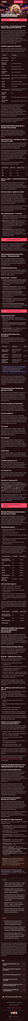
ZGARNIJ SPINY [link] (14, 19)
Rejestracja (6, 217)
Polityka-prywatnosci (14, 1005)
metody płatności (10, 41)
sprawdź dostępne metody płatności (10, 759)
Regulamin (19, 1002)
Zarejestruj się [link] (18, 1)
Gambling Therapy (15, 1016)
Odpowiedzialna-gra (11, 1002)
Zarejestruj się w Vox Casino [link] (14, 311)
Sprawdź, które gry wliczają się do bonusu (12, 505)
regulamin (22, 185)
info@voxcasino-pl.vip (16, 1007)
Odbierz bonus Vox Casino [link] (14, 239)
